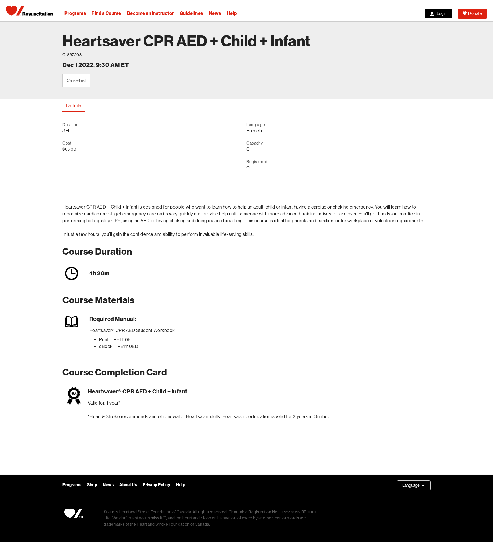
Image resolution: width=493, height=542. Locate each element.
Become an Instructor (150, 13)
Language (416, 486)
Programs (75, 13)
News (215, 13)
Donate (475, 13)
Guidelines (191, 13)
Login (442, 13)
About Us (128, 484)
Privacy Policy (156, 484)
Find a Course (106, 13)
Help (232, 13)
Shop (92, 484)
